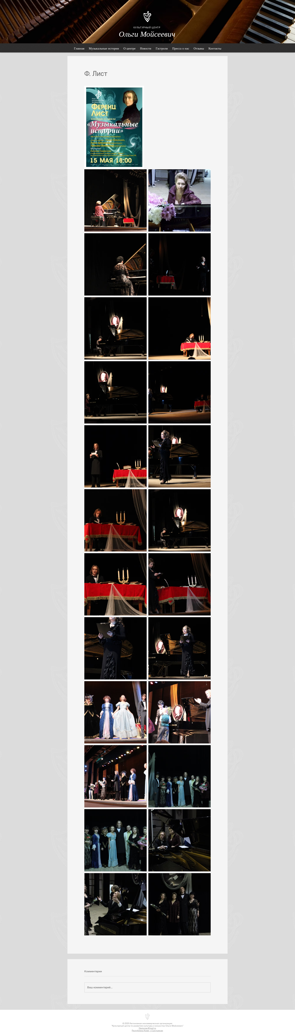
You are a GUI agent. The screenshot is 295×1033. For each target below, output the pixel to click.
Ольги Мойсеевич (147, 34)
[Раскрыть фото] (115, 200)
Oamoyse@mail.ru (147, 1028)
